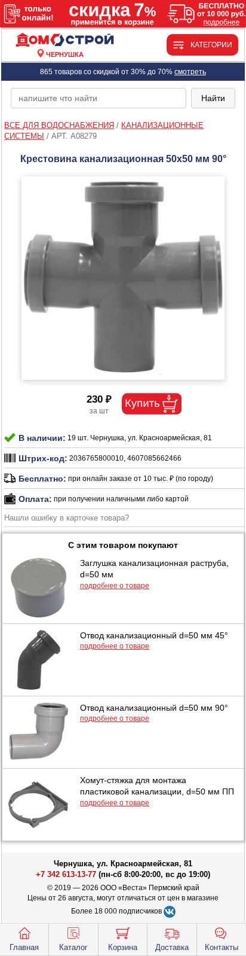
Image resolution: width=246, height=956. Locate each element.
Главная (24, 947)
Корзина (122, 947)
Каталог (73, 947)
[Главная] (64, 40)
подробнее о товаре (114, 585)
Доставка (172, 947)
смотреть (190, 72)
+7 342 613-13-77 (66, 874)
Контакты (221, 947)
